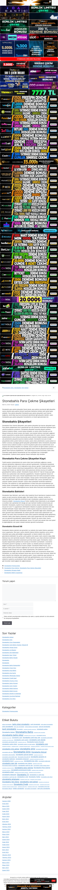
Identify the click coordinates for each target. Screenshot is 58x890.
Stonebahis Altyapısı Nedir (12, 570)
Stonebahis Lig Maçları (9, 650)
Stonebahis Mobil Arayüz (9, 691)
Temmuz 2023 (6, 857)
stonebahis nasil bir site (25, 765)
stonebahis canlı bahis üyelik (7, 740)
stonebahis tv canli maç (37, 774)
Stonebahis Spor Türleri (9, 655)
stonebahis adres (42, 729)
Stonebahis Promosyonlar (12, 566)
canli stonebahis (35, 724)
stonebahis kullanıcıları (44, 761)
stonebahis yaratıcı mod (24, 779)
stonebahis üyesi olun (43, 786)
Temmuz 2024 (6, 827)
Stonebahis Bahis (24, 732)
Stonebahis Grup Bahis (9, 670)
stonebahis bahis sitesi (12, 735)
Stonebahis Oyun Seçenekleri (11, 642)
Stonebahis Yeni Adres (10, 782)
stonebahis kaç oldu (31, 761)
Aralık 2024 (5, 814)
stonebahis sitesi (8, 772)
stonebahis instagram (22, 759)
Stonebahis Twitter (34, 777)
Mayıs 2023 (5, 862)
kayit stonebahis (9, 729)
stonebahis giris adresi (10, 749)
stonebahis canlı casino (21, 740)
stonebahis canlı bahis (46, 737)
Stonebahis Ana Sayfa (9, 673)
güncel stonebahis (44, 726)
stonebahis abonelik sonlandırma (30, 729)
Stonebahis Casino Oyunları (35, 742)
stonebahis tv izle (22, 777)
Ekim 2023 (5, 850)
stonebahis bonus (41, 735)
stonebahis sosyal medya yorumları (21, 772)
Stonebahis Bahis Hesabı (10, 657)
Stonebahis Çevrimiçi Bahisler (11, 696)
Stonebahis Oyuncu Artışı (10, 681)
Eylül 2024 (5, 821)
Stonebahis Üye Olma (8, 699)
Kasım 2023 (6, 847)
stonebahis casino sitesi (9, 744)
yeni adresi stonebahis (31, 788)
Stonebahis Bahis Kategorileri (11, 665)
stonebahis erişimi (15, 746)
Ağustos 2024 (6, 824)
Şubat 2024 (5, 839)
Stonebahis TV (23, 775)
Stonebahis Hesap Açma (9, 647)
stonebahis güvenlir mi (38, 757)
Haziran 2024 (6, 829)
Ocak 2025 (5, 811)
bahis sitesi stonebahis (21, 724)
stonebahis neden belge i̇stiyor (41, 765)
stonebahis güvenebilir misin (9, 757)
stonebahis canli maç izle (31, 737)
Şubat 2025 (5, 809)
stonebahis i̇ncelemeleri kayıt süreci (36, 759)
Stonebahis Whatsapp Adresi (11, 675)
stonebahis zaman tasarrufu (7, 784)
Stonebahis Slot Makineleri (10, 652)
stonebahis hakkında (8, 759)
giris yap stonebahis (19, 726)
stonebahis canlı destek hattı (9, 742)
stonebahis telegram (9, 775)
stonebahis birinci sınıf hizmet (30, 735)
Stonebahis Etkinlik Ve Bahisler (11, 693)
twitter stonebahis (18, 788)
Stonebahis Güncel (38, 752)
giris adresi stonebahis (47, 724)
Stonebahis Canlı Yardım (9, 686)
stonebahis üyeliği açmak (32, 786)
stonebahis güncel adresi (24, 755)
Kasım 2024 (6, 816)
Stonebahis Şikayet (19, 501)
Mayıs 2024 (5, 832)
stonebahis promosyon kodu (21, 770)
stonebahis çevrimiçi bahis (34, 784)
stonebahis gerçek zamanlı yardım (47, 746)
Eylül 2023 (5, 852)
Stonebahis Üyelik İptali (9, 678)
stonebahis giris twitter (42, 749)
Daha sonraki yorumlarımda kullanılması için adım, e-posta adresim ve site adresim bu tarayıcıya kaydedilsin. (29, 617)
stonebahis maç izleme (25, 763)
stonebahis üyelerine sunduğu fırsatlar (9, 786)
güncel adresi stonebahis (31, 726)
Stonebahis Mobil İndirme (10, 688)
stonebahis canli (17, 737)
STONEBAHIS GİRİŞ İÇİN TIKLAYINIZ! (29, 59)
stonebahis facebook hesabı (24, 746)
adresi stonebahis (7, 724)
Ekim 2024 (5, 819)
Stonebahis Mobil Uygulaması (13, 572)
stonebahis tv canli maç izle (9, 777)
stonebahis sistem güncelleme (37, 770)
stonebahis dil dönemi (6, 746)
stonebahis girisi (27, 749)
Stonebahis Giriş (7, 640)
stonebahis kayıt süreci (18, 761)
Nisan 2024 (5, 834)
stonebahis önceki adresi (44, 784)
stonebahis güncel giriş (38, 754)
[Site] (29, 99)
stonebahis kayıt (8, 761)
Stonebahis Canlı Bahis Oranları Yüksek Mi (15, 645)
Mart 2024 (5, 837)
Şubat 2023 (5, 870)
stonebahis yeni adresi (29, 782)
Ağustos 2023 (6, 855)
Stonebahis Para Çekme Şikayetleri (30, 568)
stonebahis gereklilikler (35, 746)
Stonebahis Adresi (7, 637)
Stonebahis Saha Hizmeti (10, 683)
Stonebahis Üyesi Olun (9, 668)
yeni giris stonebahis (43, 788)
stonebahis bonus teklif (6, 737)
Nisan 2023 (5, 865)
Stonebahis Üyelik (21, 784)
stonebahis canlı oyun (22, 742)
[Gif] (29, 162)
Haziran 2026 (6, 801)
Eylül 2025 (5, 803)
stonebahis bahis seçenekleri (39, 732)
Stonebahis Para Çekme (11, 568)
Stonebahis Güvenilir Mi (24, 757)
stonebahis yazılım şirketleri (35, 779)
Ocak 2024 (5, 842)
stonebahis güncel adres (8, 754)
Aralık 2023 (5, 844)
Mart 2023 (5, 868)
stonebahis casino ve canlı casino (26, 744)
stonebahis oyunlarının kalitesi (8, 767)
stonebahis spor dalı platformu (35, 772)
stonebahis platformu (6, 770)
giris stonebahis (7, 726)
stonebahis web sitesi (46, 777)
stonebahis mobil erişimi (37, 763)
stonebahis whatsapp (10, 779)
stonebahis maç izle (9, 763)
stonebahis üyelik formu (22, 786)
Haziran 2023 (6, 860)
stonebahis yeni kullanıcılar (44, 782)
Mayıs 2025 (5, 806)
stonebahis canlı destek (37, 740)
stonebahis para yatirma (24, 768)
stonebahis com (42, 744)
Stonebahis (5, 660)
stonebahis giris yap (7, 752)
